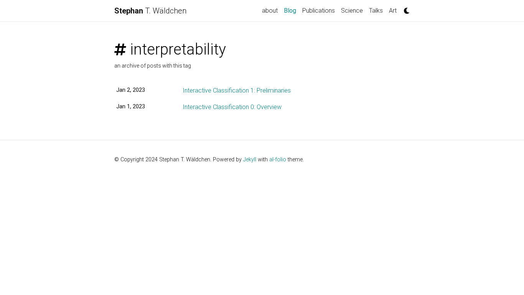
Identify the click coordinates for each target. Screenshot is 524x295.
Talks (376, 10)
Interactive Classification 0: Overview (232, 107)
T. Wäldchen (150, 10)
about (270, 10)
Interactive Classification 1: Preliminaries (237, 90)
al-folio (277, 159)
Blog (291, 10)
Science (352, 10)
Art (393, 10)
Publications (318, 10)
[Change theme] (405, 8)
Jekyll (249, 159)
